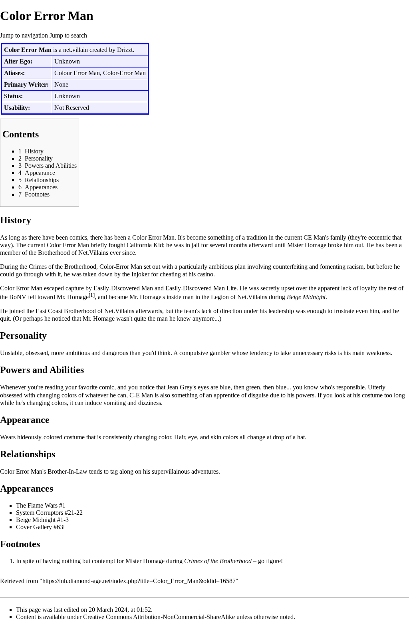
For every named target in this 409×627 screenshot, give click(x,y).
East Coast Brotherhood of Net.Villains (85, 311)
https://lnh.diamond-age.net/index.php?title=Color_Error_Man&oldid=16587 (139, 580)
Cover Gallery (34, 527)
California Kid (145, 245)
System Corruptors (39, 512)
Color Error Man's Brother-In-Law (43, 471)
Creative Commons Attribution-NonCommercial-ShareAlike (159, 616)
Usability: (17, 107)
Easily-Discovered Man (123, 288)
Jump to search (68, 35)
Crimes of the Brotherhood (62, 266)
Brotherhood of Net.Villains (73, 252)
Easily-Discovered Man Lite (200, 288)
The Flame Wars (37, 505)
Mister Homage (306, 245)
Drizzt (125, 49)
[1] (92, 295)
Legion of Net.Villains (239, 297)
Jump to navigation (24, 35)
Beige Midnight (306, 297)
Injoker (140, 274)
